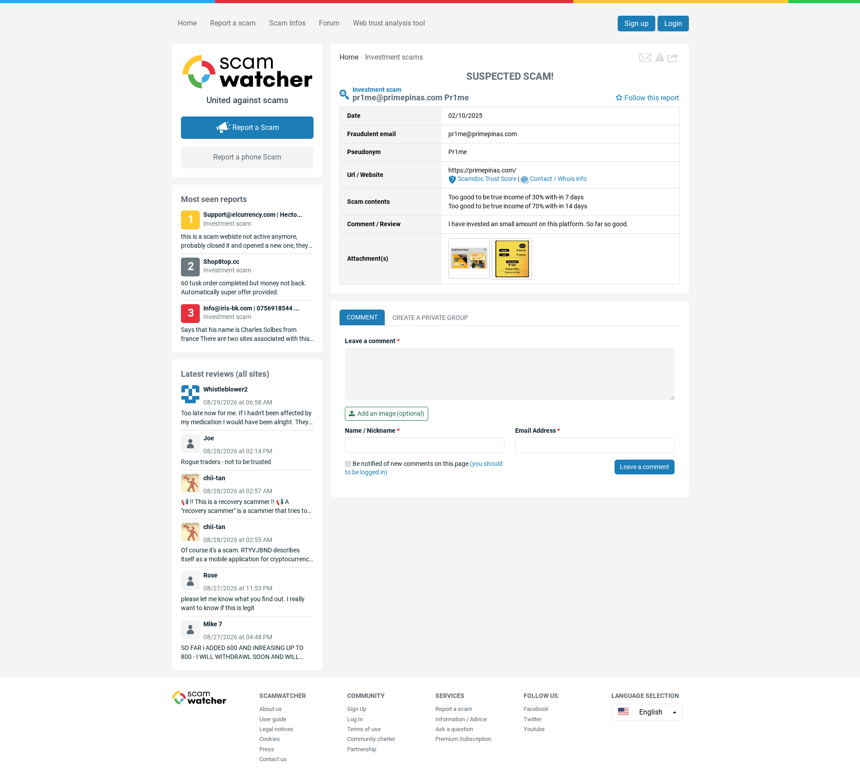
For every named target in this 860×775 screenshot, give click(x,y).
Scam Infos (287, 23)
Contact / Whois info (558, 178)
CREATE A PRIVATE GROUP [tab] (430, 317)
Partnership (361, 749)
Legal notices (276, 729)
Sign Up (356, 709)
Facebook (536, 709)
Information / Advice (461, 719)
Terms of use (364, 729)
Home (187, 23)
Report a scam (233, 23)
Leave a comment (372, 340)
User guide (272, 719)
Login (673, 23)
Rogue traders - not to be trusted (226, 461)
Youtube (534, 729)
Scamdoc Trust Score (486, 178)
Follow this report (651, 98)
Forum (329, 23)
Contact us (273, 759)
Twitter (533, 719)
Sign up (636, 23)
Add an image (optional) (389, 413)
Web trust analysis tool (389, 23)
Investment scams (394, 57)
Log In (355, 719)
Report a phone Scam (247, 157)
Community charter (371, 739)
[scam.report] (659, 56)
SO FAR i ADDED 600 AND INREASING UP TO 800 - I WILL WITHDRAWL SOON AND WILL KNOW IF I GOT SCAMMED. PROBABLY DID (242, 656)
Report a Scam (255, 127)
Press (266, 749)
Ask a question (454, 729)
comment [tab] (362, 317)
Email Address (537, 430)
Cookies (269, 739)
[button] (673, 57)
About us (270, 709)
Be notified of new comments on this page (424, 468)
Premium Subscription (463, 739)
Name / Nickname (372, 430)
